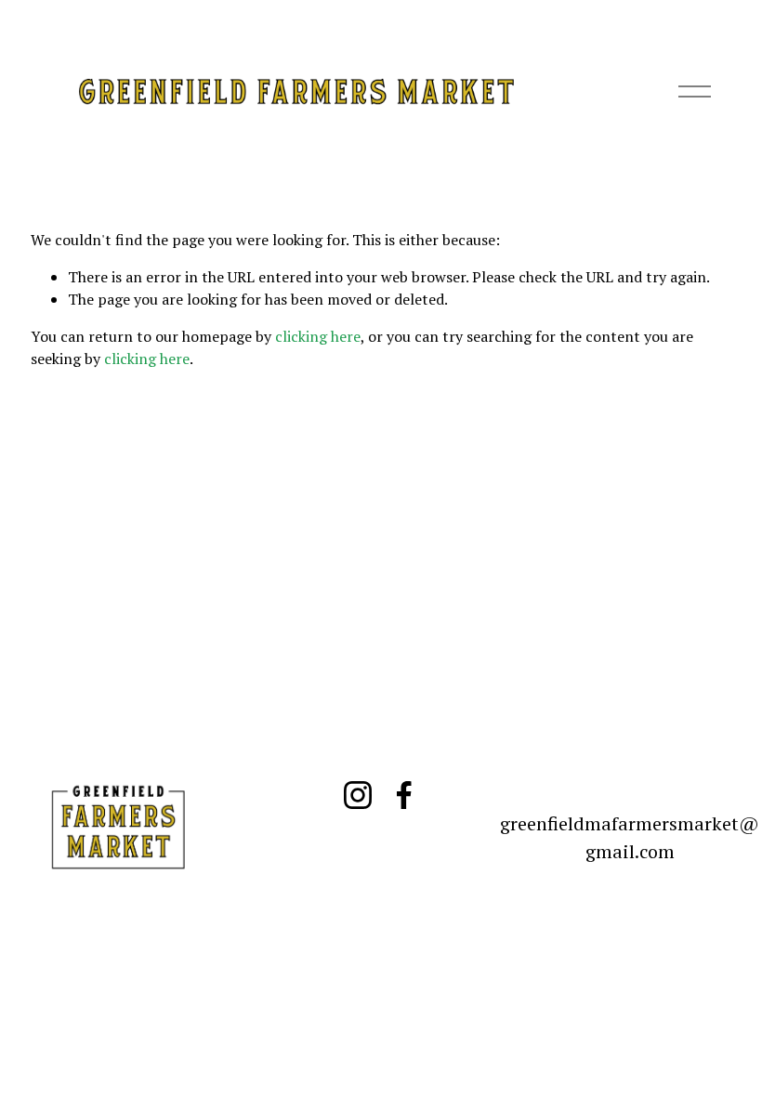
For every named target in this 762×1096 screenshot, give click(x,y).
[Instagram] (358, 795)
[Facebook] (404, 795)
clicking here (318, 336)
